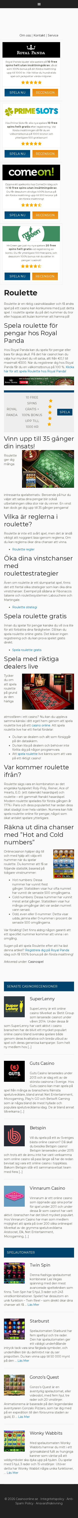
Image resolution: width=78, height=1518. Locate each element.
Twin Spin (40, 1265)
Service (53, 35)
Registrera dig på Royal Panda (47, 950)
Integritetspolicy (52, 1499)
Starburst (39, 1321)
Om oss (25, 35)
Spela (65, 412)
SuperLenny (42, 998)
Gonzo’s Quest (44, 1377)
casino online (41, 725)
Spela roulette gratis (26, 650)
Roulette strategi (24, 607)
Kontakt (39, 35)
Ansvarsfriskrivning (49, 1503)
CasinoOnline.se (39, 18)
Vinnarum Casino (47, 1188)
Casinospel (35, 962)
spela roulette (28, 754)
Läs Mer (33, 1305)
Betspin (38, 1127)
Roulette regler (23, 549)
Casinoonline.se (27, 1499)
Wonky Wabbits (46, 1433)
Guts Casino (42, 1063)
